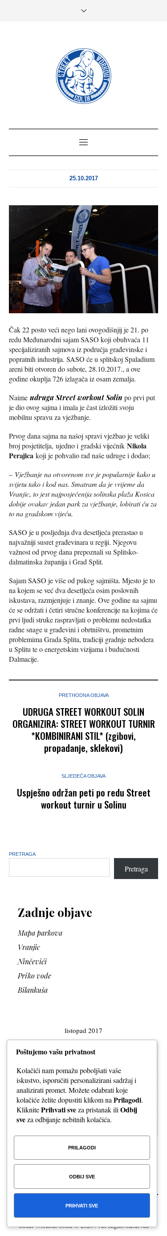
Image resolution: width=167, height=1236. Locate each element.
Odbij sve (82, 1176)
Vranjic (29, 947)
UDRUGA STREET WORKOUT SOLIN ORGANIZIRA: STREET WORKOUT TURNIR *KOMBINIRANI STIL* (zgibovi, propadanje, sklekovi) (83, 730)
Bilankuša (33, 990)
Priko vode (34, 975)
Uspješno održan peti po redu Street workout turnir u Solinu (84, 798)
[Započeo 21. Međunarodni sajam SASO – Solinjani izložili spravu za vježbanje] (83, 258)
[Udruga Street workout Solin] (83, 76)
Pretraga (22, 854)
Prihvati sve (81, 1205)
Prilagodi (82, 1147)
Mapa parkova (40, 932)
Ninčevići (32, 961)
